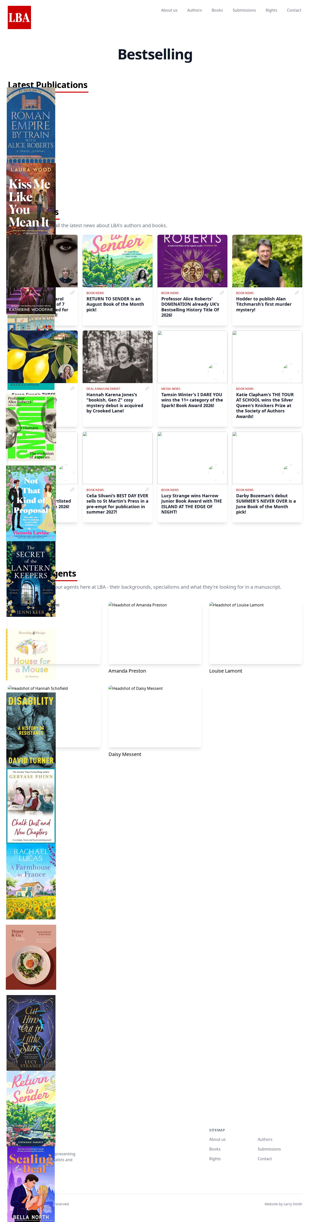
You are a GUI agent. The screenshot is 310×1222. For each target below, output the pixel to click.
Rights (271, 10)
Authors (194, 10)
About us (169, 10)
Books (217, 10)
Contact (294, 10)
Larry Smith (293, 1204)
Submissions (244, 10)
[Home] (19, 18)
